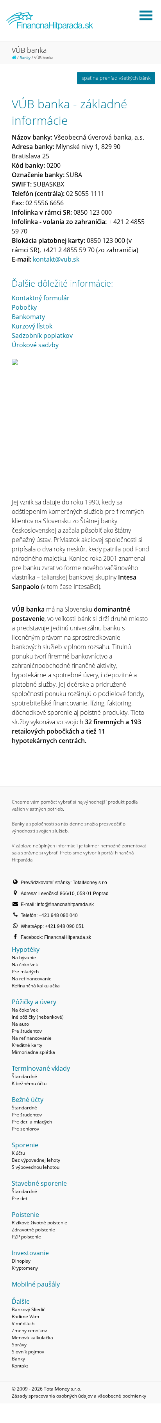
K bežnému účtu (29, 1083)
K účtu (18, 1153)
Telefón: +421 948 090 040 (49, 915)
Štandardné (24, 1076)
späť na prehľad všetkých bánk (116, 77)
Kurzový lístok (32, 326)
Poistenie (25, 1214)
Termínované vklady (41, 1068)
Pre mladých (25, 971)
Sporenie (25, 1145)
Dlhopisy (21, 1261)
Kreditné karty (27, 1045)
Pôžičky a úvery (34, 1002)
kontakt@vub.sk (56, 259)
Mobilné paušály (36, 1284)
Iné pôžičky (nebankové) (38, 1017)
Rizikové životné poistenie (39, 1222)
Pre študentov (27, 1031)
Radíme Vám (25, 1316)
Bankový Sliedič (28, 1309)
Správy (19, 1344)
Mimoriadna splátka (33, 1052)
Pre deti (20, 1198)
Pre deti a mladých (32, 1121)
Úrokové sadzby (35, 345)
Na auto (20, 1024)
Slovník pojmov (28, 1351)
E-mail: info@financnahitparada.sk (57, 904)
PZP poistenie (26, 1236)
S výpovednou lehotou (35, 1167)
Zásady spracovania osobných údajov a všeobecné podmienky (79, 1395)
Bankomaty (28, 316)
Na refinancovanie (32, 978)
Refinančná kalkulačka (36, 985)
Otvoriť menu (145, 15)
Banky (25, 57)
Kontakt (20, 1365)
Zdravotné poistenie (33, 1229)
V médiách (23, 1323)
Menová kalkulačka (32, 1337)
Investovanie (30, 1253)
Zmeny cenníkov (29, 1330)
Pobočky (24, 307)
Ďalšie (21, 1301)
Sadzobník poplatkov (42, 335)
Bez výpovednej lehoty (36, 1160)
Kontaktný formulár (41, 298)
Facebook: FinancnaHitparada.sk (56, 937)
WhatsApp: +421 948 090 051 (52, 926)
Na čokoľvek (25, 964)
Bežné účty (27, 1099)
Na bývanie (24, 957)
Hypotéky (25, 949)
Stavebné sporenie (39, 1183)
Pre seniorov (25, 1128)
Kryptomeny (25, 1268)
